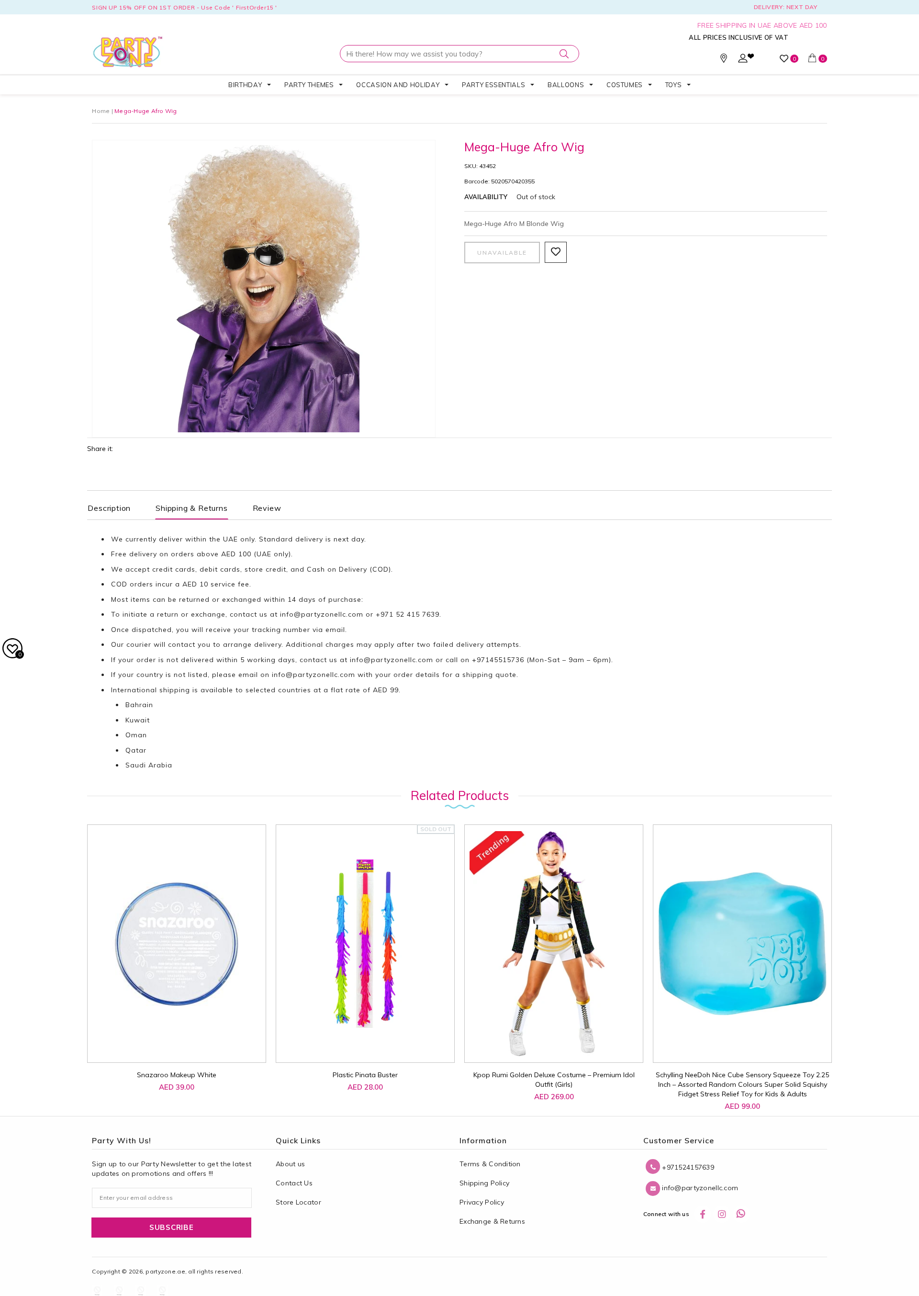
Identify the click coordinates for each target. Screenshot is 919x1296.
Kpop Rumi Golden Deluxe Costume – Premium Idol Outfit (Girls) (554, 1080)
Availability (485, 197)
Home (101, 110)
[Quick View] (168, 1044)
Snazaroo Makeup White (176, 1075)
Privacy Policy (482, 1202)
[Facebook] (702, 1214)
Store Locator (298, 1202)
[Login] (743, 60)
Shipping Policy (484, 1183)
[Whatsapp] (741, 1214)
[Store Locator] (723, 60)
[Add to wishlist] (146, 1040)
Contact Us (294, 1183)
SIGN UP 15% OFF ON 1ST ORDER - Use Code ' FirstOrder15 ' (184, 7)
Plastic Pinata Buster (365, 1075)
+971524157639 (687, 1167)
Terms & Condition (490, 1164)
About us (290, 1164)
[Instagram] (721, 1214)
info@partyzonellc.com (321, 614)
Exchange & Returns (492, 1221)
